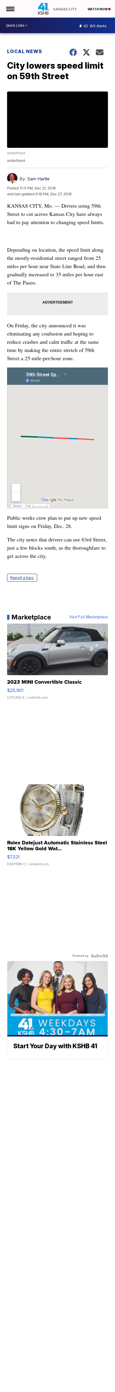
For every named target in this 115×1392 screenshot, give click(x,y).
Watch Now (98, 9)
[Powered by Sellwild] (99, 956)
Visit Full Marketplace (88, 617)
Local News (24, 51)
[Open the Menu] (9, 8)
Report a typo (22, 577)
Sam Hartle (38, 179)
